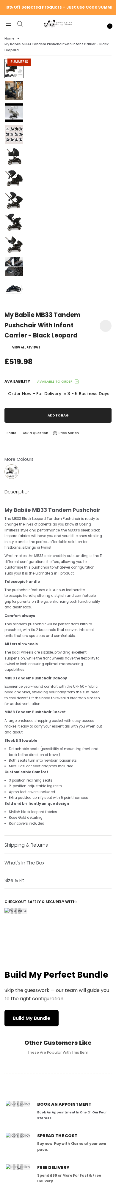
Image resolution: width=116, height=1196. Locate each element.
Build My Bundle (31, 1018)
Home (9, 38)
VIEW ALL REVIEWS (26, 347)
